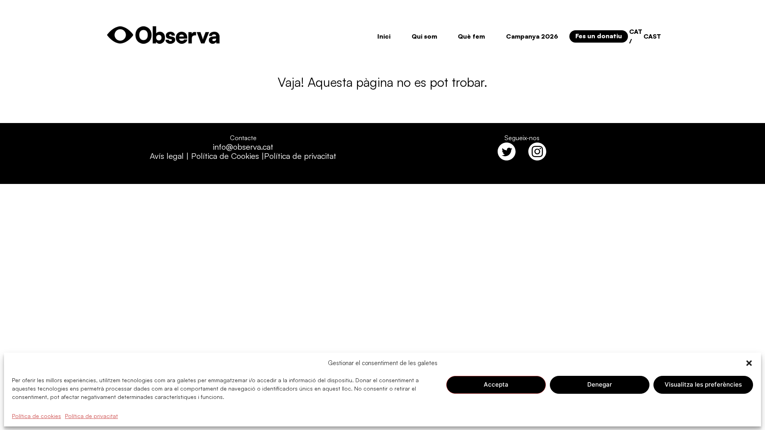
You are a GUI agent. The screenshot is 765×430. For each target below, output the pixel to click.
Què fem (471, 36)
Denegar (599, 384)
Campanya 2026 (532, 36)
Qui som (424, 36)
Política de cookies (36, 415)
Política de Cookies (225, 156)
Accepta (496, 384)
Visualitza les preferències (703, 384)
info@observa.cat (243, 147)
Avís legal (167, 156)
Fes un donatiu (598, 36)
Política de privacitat (91, 415)
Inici (383, 36)
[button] (749, 363)
